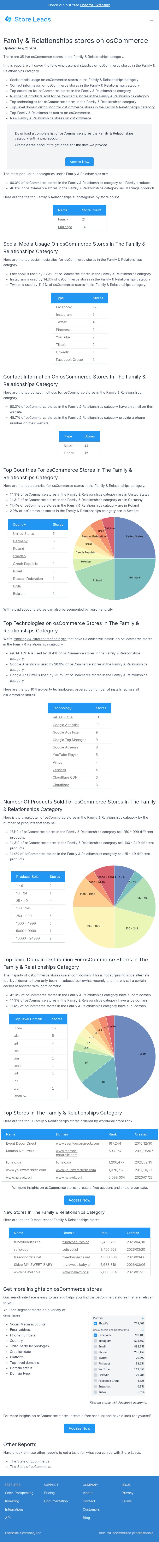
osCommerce (41, 57)
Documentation (56, 1501)
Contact (89, 1501)
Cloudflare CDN (65, 777)
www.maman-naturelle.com (67, 1153)
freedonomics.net (76, 1257)
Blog (86, 1518)
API (8, 1518)
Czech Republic (25, 564)
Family (63, 219)
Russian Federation (28, 579)
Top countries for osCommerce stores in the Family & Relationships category (70, 91)
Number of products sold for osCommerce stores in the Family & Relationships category (79, 96)
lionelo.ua (63, 1162)
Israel (17, 571)
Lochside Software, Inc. (23, 1533)
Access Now (79, 162)
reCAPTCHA (63, 717)
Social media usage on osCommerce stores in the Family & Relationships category (74, 80)
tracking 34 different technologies (40, 639)
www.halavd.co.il (69, 1177)
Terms (127, 1501)
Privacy (128, 1493)
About (88, 1493)
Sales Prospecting (19, 1493)
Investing (12, 1501)
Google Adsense (65, 747)
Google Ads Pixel (66, 732)
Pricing (49, 1493)
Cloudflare (61, 785)
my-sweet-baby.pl (76, 1265)
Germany (20, 541)
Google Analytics (66, 725)
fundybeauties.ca (76, 1242)
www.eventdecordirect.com (77, 1143)
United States (23, 534)
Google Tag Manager (69, 740)
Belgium (19, 594)
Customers (91, 1509)
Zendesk (59, 770)
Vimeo (58, 762)
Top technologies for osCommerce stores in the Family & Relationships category (73, 102)
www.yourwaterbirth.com (76, 1170)
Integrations (14, 1509)
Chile (17, 586)
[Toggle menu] (151, 19)
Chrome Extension (95, 5)
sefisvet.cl (70, 1249)
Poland (18, 548)
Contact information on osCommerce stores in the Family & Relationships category (75, 85)
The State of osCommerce (31, 1467)
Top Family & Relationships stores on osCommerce (50, 113)
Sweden (19, 556)
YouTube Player (65, 755)
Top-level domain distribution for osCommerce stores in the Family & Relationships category (82, 107)
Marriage (65, 227)
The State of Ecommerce (29, 1461)
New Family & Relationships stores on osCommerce (50, 118)
